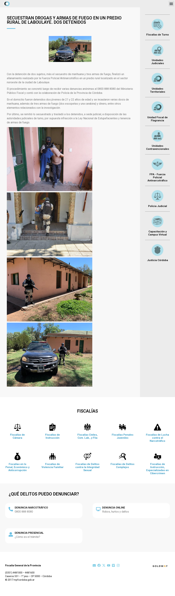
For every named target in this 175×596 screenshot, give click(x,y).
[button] (171, 3)
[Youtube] (108, 565)
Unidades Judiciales (157, 62)
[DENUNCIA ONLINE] (98, 509)
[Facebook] (99, 565)
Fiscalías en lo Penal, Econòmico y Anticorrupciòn (17, 467)
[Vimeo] (113, 565)
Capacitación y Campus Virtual (157, 233)
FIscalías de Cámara (17, 436)
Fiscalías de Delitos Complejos (122, 466)
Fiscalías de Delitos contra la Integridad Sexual (87, 467)
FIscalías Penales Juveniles (122, 436)
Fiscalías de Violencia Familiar (53, 466)
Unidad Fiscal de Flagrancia (157, 119)
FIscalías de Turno (157, 34)
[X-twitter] (103, 565)
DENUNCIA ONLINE (113, 507)
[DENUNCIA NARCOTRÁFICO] (11, 509)
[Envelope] (94, 565)
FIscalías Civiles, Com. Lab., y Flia (87, 436)
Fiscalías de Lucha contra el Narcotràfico (157, 437)
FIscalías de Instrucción (52, 436)
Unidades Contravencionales (157, 147)
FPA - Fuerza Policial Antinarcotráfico (157, 177)
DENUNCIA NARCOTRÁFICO (31, 507)
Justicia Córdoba (157, 260)
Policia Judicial (157, 206)
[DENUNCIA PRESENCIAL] (11, 534)
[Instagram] (118, 565)
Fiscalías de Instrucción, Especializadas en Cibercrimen (157, 469)
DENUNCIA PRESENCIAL (29, 532)
